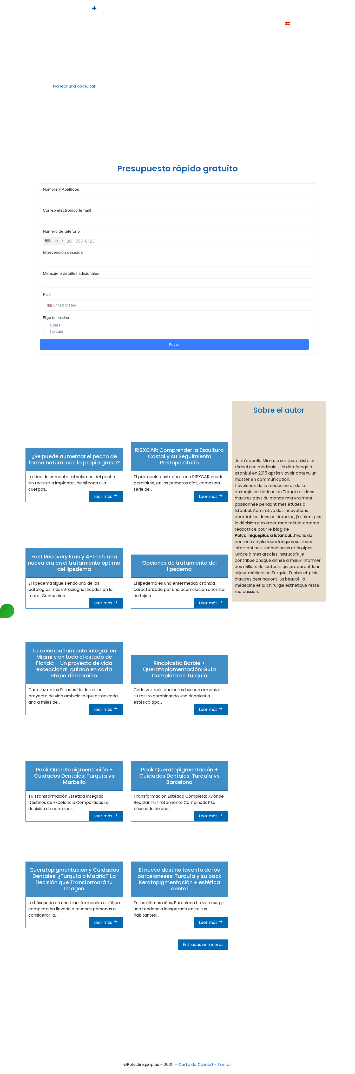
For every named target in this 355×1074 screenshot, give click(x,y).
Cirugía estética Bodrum (174, 1028)
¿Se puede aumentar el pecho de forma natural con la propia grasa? (74, 459)
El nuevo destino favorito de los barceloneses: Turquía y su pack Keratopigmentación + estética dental (179, 879)
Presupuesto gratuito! (247, 9)
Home (148, 9)
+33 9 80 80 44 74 (50, 971)
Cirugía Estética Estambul (175, 1020)
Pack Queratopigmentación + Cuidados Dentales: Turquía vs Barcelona (179, 776)
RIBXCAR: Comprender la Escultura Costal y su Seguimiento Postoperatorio (179, 456)
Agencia (170, 9)
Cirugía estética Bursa (171, 984)
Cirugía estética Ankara (173, 993)
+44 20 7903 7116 (49, 980)
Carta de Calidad (196, 1065)
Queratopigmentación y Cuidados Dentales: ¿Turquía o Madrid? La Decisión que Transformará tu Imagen (74, 879)
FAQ (303, 9)
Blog (226, 24)
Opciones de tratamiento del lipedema (179, 566)
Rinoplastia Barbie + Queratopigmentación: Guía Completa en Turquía (179, 669)
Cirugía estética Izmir (170, 1002)
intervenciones (201, 9)
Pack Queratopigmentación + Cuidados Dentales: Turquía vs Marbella (74, 776)
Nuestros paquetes (258, 24)
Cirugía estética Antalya (173, 1011)
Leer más (103, 496)
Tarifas (284, 9)
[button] (72, 86)
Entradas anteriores (203, 945)
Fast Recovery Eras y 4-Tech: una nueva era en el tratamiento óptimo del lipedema (74, 563)
